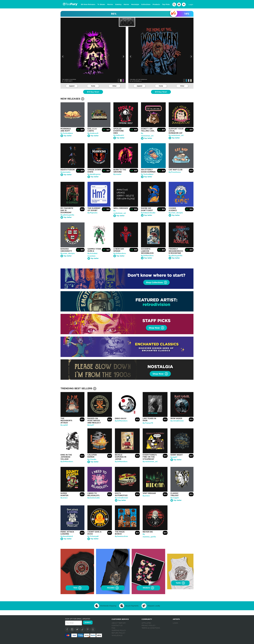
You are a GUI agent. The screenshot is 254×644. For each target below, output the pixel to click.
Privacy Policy (148, 625)
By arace (64, 498)
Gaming (118, 4)
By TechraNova (67, 133)
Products (156, 4)
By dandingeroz (94, 174)
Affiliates (146, 623)
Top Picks (166, 4)
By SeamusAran (121, 536)
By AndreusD (93, 133)
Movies (110, 4)
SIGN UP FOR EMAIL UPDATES (77, 619)
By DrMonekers (119, 253)
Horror (126, 4)
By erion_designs (176, 213)
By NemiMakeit (67, 536)
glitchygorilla (137, 81)
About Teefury (119, 623)
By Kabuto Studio (148, 213)
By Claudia (91, 459)
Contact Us (117, 625)
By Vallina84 (118, 135)
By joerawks (66, 172)
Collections (145, 4)
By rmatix (117, 174)
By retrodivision (177, 421)
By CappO (174, 498)
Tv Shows (101, 4)
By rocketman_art (176, 135)
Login (191, 4)
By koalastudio (93, 498)
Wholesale (117, 635)
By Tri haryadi (93, 536)
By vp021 (64, 425)
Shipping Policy (119, 630)
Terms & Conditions (151, 628)
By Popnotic (93, 213)
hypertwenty (68, 81)
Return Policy (118, 633)
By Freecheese (175, 172)
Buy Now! (93, 92)
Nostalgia (135, 4)
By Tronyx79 (148, 423)
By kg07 (90, 425)
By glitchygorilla (67, 215)
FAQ (113, 628)
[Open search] (174, 4)
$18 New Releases (88, 4)
